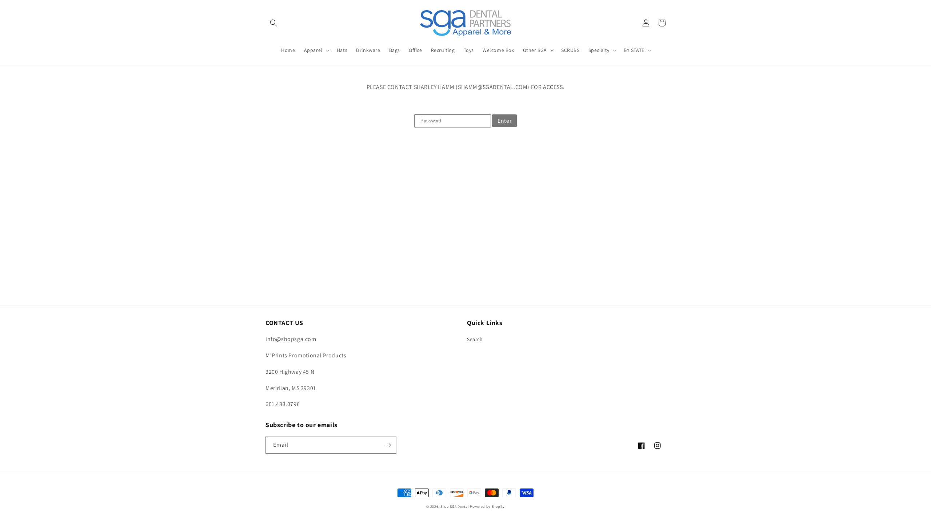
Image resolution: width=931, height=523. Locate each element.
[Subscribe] (388, 445)
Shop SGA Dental (454, 506)
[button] (273, 23)
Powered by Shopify (487, 506)
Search (475, 339)
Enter (504, 121)
